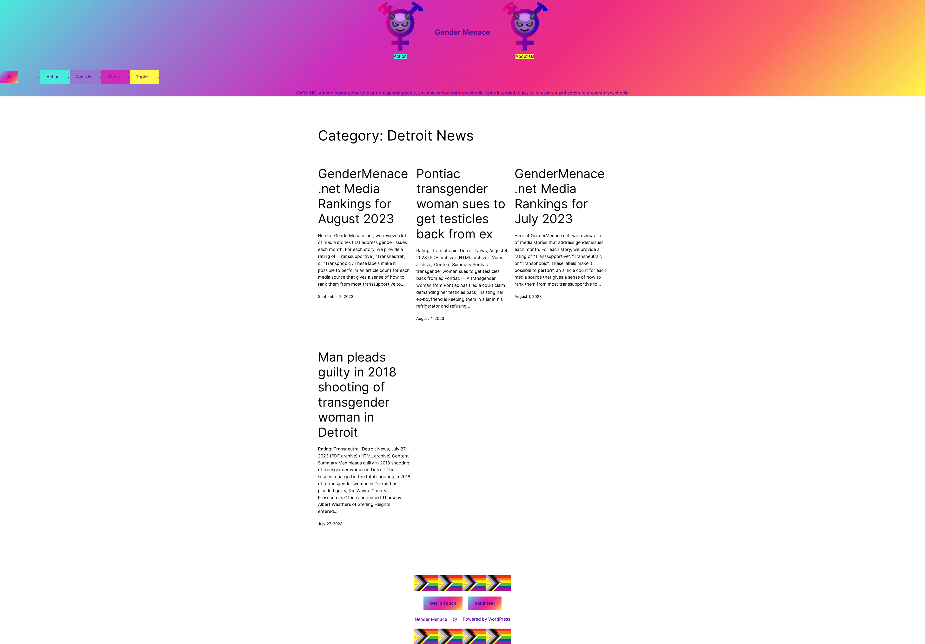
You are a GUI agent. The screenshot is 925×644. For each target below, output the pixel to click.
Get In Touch (443, 603)
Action (53, 76)
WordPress (499, 619)
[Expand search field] (9, 77)
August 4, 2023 (430, 318)
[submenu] (39, 77)
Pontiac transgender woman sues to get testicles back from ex (460, 204)
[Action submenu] (68, 77)
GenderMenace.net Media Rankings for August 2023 (363, 196)
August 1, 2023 (528, 296)
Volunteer (485, 603)
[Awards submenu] (100, 77)
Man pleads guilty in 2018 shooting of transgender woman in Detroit (357, 395)
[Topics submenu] (158, 77)
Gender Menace (462, 32)
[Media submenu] (128, 77)
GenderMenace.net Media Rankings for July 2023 (560, 196)
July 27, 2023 (330, 523)
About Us (524, 56)
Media (113, 76)
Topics (142, 76)
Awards (83, 76)
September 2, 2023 (335, 296)
